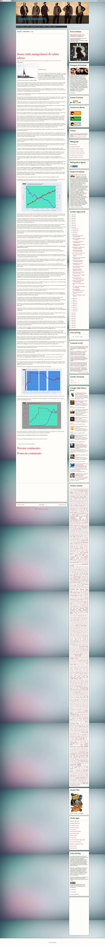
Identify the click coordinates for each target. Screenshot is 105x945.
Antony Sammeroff (83, 504)
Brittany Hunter (78, 525)
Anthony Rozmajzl (85, 502)
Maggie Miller (81, 663)
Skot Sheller (80, 743)
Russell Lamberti (77, 732)
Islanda (81, 612)
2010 (73, 327)
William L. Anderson (78, 780)
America (81, 496)
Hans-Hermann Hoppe (82, 601)
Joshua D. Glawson (73, 640)
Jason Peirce (86, 622)
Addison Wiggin (81, 489)
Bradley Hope (80, 521)
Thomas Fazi (81, 759)
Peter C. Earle (82, 707)
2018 (73, 313)
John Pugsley (83, 632)
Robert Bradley (81, 724)
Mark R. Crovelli (82, 668)
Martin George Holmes (80, 671)
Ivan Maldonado (76, 613)
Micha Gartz (84, 678)
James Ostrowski (84, 619)
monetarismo (82, 688)
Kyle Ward (77, 650)
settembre (75, 234)
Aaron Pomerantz (78, 488)
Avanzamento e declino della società (77, 152)
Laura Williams (77, 651)
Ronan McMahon (74, 731)
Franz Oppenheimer (83, 579)
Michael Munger (77, 683)
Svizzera (72, 754)
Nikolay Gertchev (73, 696)
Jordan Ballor (80, 636)
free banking (85, 580)
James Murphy (77, 619)
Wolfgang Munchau (74, 781)
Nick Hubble (85, 693)
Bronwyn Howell (85, 525)
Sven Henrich (78, 753)
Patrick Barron (74, 700)
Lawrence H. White (74, 652)
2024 (73, 218)
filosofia (76, 576)
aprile (74, 305)
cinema (77, 536)
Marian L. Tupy (72, 667)
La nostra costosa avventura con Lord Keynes (78, 267)
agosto (74, 298)
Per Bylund (86, 706)
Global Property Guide (74, 833)
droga (71, 562)
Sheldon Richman (73, 741)
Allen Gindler (84, 495)
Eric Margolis (83, 570)
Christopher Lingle (74, 534)
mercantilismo (46, 60)
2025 (73, 216)
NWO (77, 697)
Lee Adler (80, 653)
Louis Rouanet (84, 659)
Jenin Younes (77, 626)
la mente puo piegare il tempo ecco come (78, 352)
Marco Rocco (77, 666)
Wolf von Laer (85, 780)
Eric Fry (77, 570)
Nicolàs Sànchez (76, 695)
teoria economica (80, 755)
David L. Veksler (85, 551)
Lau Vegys (72, 651)
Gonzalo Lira (72, 594)
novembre (75, 230)
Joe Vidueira (85, 629)
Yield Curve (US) (73, 848)
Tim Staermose (77, 762)
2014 (73, 320)
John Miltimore (73, 631)
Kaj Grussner (82, 642)
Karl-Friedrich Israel (74, 644)
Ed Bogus (76, 566)
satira (71, 736)
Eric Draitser (72, 570)
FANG (71, 575)
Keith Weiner (75, 645)
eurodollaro (76, 574)
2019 (73, 227)
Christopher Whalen (83, 535)
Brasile (84, 522)
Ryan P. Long (81, 733)
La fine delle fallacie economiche (76, 157)
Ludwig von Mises (82, 660)
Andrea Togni (81, 499)
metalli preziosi (74, 678)
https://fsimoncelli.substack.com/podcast (78, 136)
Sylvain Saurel (78, 754)
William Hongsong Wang (79, 779)
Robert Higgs (79, 725)
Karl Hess (85, 643)
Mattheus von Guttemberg (78, 674)
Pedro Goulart (75, 706)
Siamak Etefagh (83, 741)
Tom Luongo (77, 763)
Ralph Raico (81, 716)
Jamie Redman (81, 620)
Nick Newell (72, 694)
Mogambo (86, 687)
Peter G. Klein (76, 708)
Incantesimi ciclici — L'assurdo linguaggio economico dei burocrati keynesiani (81, 474)
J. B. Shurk (83, 613)
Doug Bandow (74, 560)
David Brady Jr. (77, 549)
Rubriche (27, 26)
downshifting (76, 561)
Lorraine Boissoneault (77, 659)
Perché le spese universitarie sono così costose (78, 272)
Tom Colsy (72, 763)
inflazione (81, 608)
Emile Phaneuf (76, 569)
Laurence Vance (84, 651)
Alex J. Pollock (75, 493)
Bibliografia (44, 26)
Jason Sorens (73, 623)
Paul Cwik (80, 703)
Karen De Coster (79, 643)
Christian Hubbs (85, 533)
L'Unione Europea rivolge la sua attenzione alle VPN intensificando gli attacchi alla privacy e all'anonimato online (81, 465)
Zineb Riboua (77, 783)
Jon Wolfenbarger (83, 635)
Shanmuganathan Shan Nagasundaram (80, 740)
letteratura (76, 654)
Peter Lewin (82, 708)
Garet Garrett (81, 583)
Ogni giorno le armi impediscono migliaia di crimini (78, 258)
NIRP (84, 696)
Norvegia (72, 697)
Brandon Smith (78, 522)
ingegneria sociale (83, 611)
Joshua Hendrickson (83, 640)
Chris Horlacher (72, 532)
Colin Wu (78, 540)
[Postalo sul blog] (18, 62)
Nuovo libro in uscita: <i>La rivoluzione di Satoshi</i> (77, 35)
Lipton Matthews (74, 657)
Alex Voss (81, 493)
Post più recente (20, 504)
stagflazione (75, 746)
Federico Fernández (79, 575)
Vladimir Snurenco (80, 774)
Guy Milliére (81, 600)
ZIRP (83, 783)
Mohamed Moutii (75, 688)
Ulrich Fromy (80, 767)
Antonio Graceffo (74, 503)
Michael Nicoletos (85, 683)
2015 (73, 318)
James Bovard (73, 618)
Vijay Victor (86, 772)
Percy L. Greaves (75, 707)
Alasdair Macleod (83, 491)
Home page (41, 504)
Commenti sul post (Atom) (43, 508)
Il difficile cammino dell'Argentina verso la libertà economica (81, 410)
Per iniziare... (22, 26)
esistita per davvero (74, 79)
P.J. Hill (80, 699)
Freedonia (74, 582)
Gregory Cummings (83, 596)
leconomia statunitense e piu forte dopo (78, 357)
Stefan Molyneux (73, 747)
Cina (23, 60)
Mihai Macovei (80, 686)
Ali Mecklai (86, 494)
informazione (73, 609)
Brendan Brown (73, 523)
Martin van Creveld (74, 673)
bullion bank (83, 526)
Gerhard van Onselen (83, 588)
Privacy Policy (73, 889)
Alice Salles (73, 495)
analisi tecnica (77, 498)
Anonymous (72, 346)
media (71, 676)
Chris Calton (77, 531)
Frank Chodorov (84, 577)
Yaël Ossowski (82, 781)
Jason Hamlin (84, 621)
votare (87, 774)
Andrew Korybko (84, 500)
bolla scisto (72, 521)
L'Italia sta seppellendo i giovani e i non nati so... (78, 239)
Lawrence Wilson (73, 653)
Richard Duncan (76, 719)
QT (75, 716)
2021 (73, 223)
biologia (79, 513)
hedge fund (85, 602)
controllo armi (77, 542)
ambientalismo (73, 496)
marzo (74, 307)
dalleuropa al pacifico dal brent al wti (78, 363)
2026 (73, 214)
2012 (73, 323)
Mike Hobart (76, 687)
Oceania (84, 697)
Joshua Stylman (73, 641)
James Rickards (73, 620)
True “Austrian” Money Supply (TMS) (77, 839)
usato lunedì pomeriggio (27, 161)
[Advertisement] (41, 43)
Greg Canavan (85, 595)
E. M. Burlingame (77, 564)
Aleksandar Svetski (77, 492)
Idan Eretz (79, 607)
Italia (87, 612)
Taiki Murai (84, 754)
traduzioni (57, 60)
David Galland (84, 549)
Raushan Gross (85, 717)
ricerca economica (83, 718)
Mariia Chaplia (78, 667)
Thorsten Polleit (83, 761)
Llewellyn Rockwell (82, 657)
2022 (73, 221)
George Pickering (77, 587)
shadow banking (78, 739)
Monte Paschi (73, 689)
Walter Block (74, 775)
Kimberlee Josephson (74, 648)
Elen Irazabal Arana (79, 568)
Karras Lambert (82, 644)
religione (73, 718)
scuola (80, 737)
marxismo (82, 673)
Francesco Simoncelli (81, 174)
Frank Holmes (83, 578)
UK (72, 767)
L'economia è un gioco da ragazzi (76, 148)
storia (80, 752)
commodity (83, 540)
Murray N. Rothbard (82, 689)
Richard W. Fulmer (78, 722)
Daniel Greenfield (79, 546)
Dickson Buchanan (79, 556)
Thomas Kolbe (80, 760)
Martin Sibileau (76, 672)
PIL (73, 713)
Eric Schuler (76, 571)
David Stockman (27, 60)
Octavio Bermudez (73, 698)
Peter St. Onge (77, 709)
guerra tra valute (40, 60)
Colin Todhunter (72, 540)
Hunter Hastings (81, 606)
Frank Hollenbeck (74, 578)
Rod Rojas (82, 729)
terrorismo (83, 756)
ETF (73, 572)
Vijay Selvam (81, 772)
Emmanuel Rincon (84, 569)
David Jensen (78, 551)
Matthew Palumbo (78, 675)
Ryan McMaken (73, 733)
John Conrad (79, 630)
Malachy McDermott (80, 664)
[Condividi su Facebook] (21, 62)
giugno (74, 301)
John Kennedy (84, 630)
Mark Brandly (85, 667)
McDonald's (85, 675)
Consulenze (50, 26)
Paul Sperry (83, 704)
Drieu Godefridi (84, 561)
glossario (85, 591)
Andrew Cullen (77, 500)
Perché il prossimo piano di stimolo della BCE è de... (77, 261)
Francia (76, 577)
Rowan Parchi (81, 731)
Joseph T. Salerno (74, 639)
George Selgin (74, 588)
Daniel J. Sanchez (79, 547)
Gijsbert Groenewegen (74, 590)
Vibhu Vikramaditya (76, 771)
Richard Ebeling (83, 719)
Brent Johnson (81, 523)
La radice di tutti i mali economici (76, 155)
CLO (75, 539)
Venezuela (78, 770)
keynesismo (82, 646)
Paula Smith (76, 705)
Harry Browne (72, 602)
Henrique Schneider (76, 603)
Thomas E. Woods (73, 759)
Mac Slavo (76, 663)
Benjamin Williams (75, 511)
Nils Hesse (80, 696)
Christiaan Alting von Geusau (76, 533)
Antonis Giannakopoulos (83, 503)
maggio (74, 303)
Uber (87, 766)
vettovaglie (85, 770)
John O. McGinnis (81, 631)
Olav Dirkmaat (81, 698)
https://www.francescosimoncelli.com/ (40, 438)
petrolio (86, 710)
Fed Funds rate (73, 829)
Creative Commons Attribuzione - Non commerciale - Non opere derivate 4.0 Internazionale (77, 886)
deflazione (81, 554)
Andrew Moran (73, 501)
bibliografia (82, 511)
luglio (74, 300)
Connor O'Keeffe (80, 541)
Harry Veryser (79, 602)
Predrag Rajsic (79, 713)
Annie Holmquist (77, 502)
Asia (21, 60)
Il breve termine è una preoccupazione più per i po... (78, 278)
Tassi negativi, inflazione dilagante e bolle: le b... (77, 270)
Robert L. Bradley (74, 726)
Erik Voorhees (81, 571)
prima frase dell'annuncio (27, 216)
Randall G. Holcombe (77, 717)
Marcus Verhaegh (84, 666)
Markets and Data (73, 835)
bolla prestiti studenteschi (81, 520)
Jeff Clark (78, 624)
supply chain (52, 60)
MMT (81, 687)
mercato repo (82, 677)
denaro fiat (78, 555)
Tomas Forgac (84, 763)
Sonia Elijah (75, 744)
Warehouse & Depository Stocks (76, 843)
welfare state (79, 778)
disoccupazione (84, 558)
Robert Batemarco (83, 723)
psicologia (81, 714)
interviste (75, 612)
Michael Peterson (75, 684)
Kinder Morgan (81, 648)
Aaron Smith (85, 488)
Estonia (86, 571)
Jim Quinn (83, 626)
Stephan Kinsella (80, 747)
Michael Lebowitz (84, 681)
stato (81, 746)
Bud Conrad (78, 526)
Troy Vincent (72, 766)
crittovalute (75, 543)
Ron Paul (77, 730)
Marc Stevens (77, 665)
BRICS (71, 525)
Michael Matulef (74, 682)
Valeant (75, 768)
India (74, 608)
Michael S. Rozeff (84, 685)
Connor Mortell (72, 541)
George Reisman (84, 587)
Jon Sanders (76, 635)
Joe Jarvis (79, 629)
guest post (84, 599)
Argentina (80, 505)
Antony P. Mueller (73, 504)
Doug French (81, 560)
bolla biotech (80, 516)
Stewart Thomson (74, 752)
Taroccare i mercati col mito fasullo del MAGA (77, 236)
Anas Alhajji (74, 499)
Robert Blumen (73, 724)
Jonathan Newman (73, 636)
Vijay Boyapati (84, 771)
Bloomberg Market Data (75, 823)
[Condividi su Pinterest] (22, 62)
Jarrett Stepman (77, 621)
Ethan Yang (79, 572)
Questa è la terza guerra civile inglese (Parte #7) (81, 436)
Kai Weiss (77, 642)
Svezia (84, 753)
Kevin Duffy (76, 646)
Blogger (54, 942)
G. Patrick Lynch (74, 583)
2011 (73, 325)
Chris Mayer (85, 532)
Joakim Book (72, 629)
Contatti (54, 26)
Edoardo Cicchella (83, 566)
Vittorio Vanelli (79, 773)
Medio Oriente (81, 676)
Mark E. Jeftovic (73, 668)
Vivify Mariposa (72, 774)
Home (18, 26)
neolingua (76, 691)
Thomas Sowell (76, 761)
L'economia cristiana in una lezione (77, 150)
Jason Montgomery (73, 622)
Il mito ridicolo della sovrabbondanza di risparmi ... (78, 290)
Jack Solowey (83, 614)
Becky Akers (79, 510)
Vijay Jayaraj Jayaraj (73, 772)
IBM (75, 607)
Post (73, 380)
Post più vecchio (62, 504)
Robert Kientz (85, 725)
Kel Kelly (82, 645)
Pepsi (81, 706)
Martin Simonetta (84, 672)
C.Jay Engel (78, 527)
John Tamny (85, 633)
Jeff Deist (83, 624)
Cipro (83, 536)
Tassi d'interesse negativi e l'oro (78, 253)
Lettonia (83, 654)
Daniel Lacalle (78, 548)
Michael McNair (81, 682)
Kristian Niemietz (76, 649)
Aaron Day (72, 488)
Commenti (74, 382)
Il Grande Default (73, 144)
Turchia (77, 766)
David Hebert (81, 550)
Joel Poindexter (72, 630)
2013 (73, 321)
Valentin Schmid (81, 768)
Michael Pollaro (83, 684)
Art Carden (76, 506)
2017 (73, 314)
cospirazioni (85, 542)
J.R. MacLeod (77, 614)
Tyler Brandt (83, 766)
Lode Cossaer (81, 658)
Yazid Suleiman (76, 782)
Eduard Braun (72, 567)
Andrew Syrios (81, 501)
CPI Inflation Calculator (74, 825)
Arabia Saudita (73, 505)
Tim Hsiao (72, 762)
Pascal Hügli (85, 699)
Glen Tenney (74, 591)
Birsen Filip (86, 513)
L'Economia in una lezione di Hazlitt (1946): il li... (78, 242)
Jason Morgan (80, 622)
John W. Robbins (82, 634)
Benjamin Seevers (85, 510)
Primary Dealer (73, 837)
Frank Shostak (73, 579)
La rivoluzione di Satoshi (75, 146)
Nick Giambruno (78, 693)
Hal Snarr (86, 600)
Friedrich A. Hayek (84, 582)
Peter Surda (83, 709)
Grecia (78, 595)
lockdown (72, 658)
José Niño (86, 636)
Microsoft (72, 686)
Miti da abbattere (33, 26)
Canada (83, 527)
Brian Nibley (84, 524)
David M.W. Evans (75, 552)
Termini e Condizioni (74, 894)
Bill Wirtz (83, 512)
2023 (73, 220)
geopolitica (79, 585)
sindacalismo (72, 743)
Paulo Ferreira (82, 705)
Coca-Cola (80, 539)
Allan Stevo (79, 495)
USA (60, 60)
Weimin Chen (72, 778)
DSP (75, 562)
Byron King (72, 527)
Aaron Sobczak (73, 489)
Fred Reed (79, 580)
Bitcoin (73, 515)
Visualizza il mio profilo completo (76, 207)
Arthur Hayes (82, 506)
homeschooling (83, 604)
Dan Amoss (82, 543)
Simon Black (85, 742)
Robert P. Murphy (82, 726)
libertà (76, 656)
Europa (83, 574)
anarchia (86, 498)
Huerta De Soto (73, 606)
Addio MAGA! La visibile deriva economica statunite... (78, 248)
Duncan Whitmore (81, 562)
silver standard (79, 742)
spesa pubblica (84, 744)
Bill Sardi (78, 512)
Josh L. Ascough (83, 639)
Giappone (82, 589)
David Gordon (73, 550)
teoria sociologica (74, 756)
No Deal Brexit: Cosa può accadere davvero (77, 264)
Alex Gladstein (85, 492)
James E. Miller (81, 618)
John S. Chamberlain (77, 633)
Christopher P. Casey (83, 534)
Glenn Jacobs (80, 591)
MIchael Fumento (77, 681)
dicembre (75, 228)
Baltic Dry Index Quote (74, 821)
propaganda (73, 714)
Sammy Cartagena (78, 735)
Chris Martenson (79, 532)
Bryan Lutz (73, 526)
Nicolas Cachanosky (80, 694)
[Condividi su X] (19, 62)
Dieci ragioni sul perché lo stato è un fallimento (78, 287)
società (86, 743)
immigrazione (85, 607)
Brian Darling (77, 524)
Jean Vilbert (72, 624)
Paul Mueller (77, 704)
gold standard (33, 60)
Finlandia (83, 576)
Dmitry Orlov (75, 559)
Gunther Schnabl (73, 600)
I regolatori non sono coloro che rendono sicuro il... (78, 245)
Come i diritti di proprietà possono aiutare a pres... (77, 251)
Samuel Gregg (84, 735)
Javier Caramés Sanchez (82, 623)
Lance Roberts (83, 650)
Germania (72, 589)
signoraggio (72, 742)
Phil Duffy (74, 712)
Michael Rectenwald (74, 685)
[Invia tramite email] (17, 62)
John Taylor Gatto (73, 634)
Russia (83, 732)
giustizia (86, 590)
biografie (75, 513)
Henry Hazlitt (84, 603)
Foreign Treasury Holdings (75, 831)
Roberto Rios (76, 729)
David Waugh (75, 554)
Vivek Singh (85, 773)
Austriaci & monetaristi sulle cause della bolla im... (77, 281)
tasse (71, 755)
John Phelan (76, 632)
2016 (73, 316)
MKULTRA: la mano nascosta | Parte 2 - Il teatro (81, 418)
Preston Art (85, 713)
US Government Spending (75, 841)
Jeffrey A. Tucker (79, 625)
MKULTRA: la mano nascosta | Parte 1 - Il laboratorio (81, 401)
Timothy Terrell (84, 762)
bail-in (82, 508)
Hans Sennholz (73, 601)
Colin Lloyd (85, 539)
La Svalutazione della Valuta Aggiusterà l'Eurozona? (80, 394)
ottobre (74, 232)
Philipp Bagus (80, 712)
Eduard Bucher (79, 567)
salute (82, 734)
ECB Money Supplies (74, 827)
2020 (73, 225)
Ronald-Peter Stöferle (84, 730)
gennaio (74, 310)
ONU (75, 699)
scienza (75, 736)
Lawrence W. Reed (83, 652)
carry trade (76, 528)
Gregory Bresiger (75, 596)
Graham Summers (79, 594)
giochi (81, 590)
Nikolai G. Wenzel (84, 695)
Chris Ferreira (84, 531)
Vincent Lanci (73, 773)
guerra (86, 598)
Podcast (39, 26)
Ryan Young (77, 734)
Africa (76, 491)
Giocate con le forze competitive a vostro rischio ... (78, 275)
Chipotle (71, 531)
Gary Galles (76, 584)
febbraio (74, 309)
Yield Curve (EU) (73, 846)
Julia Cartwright (81, 641)
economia (85, 564)
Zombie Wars (73, 785)
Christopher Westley (74, 535)
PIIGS (86, 712)
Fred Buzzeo (72, 580)
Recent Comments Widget (84, 372)
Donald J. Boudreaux (84, 559)
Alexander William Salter (79, 494)
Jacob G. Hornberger (78, 615)
